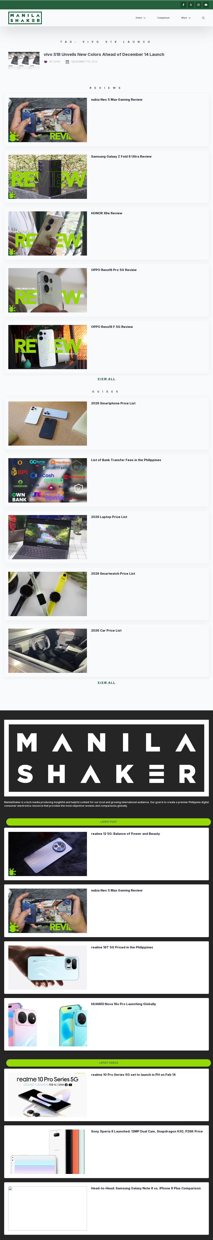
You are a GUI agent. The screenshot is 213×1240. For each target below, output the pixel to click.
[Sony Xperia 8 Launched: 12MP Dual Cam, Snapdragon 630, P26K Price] (47, 1152)
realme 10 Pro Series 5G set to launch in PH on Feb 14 (133, 1075)
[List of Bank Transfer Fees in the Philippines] (47, 480)
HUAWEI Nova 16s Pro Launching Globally (123, 1004)
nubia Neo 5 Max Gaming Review (116, 100)
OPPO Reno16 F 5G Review (112, 327)
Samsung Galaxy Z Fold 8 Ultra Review (121, 156)
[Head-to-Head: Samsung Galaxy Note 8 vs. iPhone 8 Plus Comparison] (47, 1208)
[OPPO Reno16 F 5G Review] (47, 347)
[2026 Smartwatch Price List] (47, 594)
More (184, 17)
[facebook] (183, 5)
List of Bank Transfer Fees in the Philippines (126, 460)
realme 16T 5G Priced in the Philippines (122, 947)
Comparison (163, 17)
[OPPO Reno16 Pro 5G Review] (47, 290)
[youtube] (206, 5)
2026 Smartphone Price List (113, 403)
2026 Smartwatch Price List (113, 573)
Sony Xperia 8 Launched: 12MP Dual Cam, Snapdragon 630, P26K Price (147, 1131)
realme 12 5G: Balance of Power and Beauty (125, 834)
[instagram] (198, 5)
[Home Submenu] (145, 18)
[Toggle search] (203, 18)
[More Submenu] (190, 18)
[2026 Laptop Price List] (47, 537)
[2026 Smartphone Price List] (47, 423)
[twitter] (191, 5)
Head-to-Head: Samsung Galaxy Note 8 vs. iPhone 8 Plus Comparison (146, 1188)
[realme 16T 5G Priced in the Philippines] (47, 967)
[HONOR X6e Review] (47, 233)
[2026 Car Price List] (47, 651)
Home (139, 17)
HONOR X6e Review (106, 213)
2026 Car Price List (106, 630)
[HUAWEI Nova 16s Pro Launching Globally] (47, 1024)
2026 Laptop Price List (109, 517)
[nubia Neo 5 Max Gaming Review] (47, 120)
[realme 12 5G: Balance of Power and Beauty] (47, 854)
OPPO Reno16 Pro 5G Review (114, 270)
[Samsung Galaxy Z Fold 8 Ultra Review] (47, 177)
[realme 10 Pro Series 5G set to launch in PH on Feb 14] (47, 1095)
